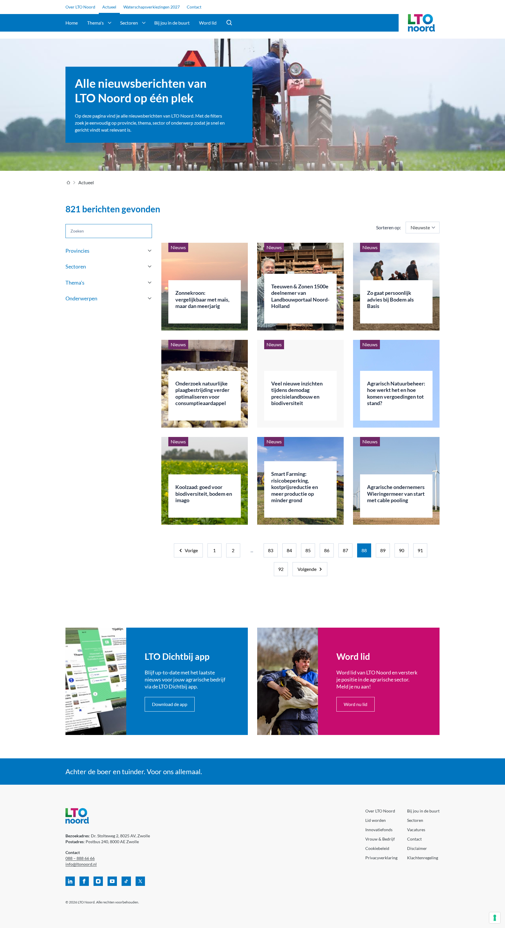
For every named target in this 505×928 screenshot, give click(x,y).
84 (289, 550)
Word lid (208, 22)
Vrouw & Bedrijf (380, 838)
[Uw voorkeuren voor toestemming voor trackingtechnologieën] (494, 917)
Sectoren (129, 22)
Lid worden (375, 820)
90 (401, 550)
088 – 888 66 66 (80, 858)
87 (345, 550)
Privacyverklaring (381, 857)
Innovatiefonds (378, 829)
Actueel (109, 6)
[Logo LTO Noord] (421, 23)
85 (308, 550)
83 (270, 550)
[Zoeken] (229, 23)
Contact (194, 6)
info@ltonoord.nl (81, 864)
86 (326, 550)
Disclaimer (417, 848)
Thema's (95, 22)
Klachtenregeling (422, 857)
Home (71, 22)
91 (420, 550)
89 (382, 550)
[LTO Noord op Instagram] (98, 881)
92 (280, 569)
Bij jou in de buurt (172, 22)
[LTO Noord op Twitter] (140, 881)
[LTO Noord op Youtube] (112, 881)
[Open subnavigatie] (109, 22)
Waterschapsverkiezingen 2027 (151, 6)
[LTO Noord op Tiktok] (126, 881)
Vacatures (416, 829)
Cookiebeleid (377, 848)
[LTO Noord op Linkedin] (70, 881)
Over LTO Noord (80, 6)
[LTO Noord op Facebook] (84, 881)
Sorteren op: (388, 227)
